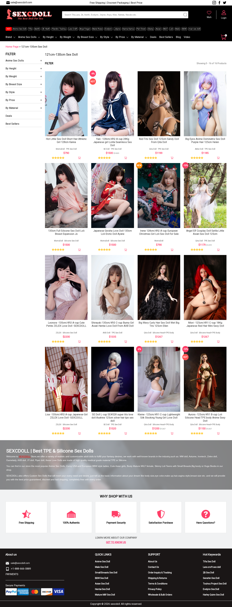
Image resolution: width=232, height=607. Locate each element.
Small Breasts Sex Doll (106, 572)
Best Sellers (166, 37)
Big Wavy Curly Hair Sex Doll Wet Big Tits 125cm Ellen (159, 324)
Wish (209, 17)
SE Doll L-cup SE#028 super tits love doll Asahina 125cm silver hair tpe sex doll (113, 417)
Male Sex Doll (101, 567)
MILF (165, 29)
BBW (184, 29)
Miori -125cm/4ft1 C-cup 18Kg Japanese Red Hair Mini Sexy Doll (205, 324)
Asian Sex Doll (102, 583)
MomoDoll (60, 149)
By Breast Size (85, 37)
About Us (152, 561)
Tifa (30, 29)
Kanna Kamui (128, 29)
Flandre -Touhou (59, 29)
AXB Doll (106, 333)
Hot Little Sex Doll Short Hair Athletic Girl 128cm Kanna (66, 140)
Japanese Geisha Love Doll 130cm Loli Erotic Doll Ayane (112, 232)
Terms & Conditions (157, 583)
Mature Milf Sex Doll (105, 594)
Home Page (12, 46)
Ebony (150, 29)
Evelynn (108, 29)
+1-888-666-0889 (21, 568)
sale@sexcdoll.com (21, 2)
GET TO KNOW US (116, 542)
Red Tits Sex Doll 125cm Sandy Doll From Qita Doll (159, 140)
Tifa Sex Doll (209, 561)
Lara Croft (72, 29)
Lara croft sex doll (212, 567)
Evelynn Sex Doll (211, 589)
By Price (120, 37)
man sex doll (194, 29)
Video (187, 37)
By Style (104, 37)
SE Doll (107, 149)
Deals (153, 37)
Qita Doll (153, 149)
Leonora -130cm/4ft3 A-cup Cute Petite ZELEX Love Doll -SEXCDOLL (66, 324)
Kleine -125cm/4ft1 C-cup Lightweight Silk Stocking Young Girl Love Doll (159, 416)
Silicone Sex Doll (71, 241)
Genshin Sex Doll (211, 578)
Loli (171, 29)
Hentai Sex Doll (102, 589)
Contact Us (153, 567)
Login (223, 18)
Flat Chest (141, 29)
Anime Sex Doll (19, 29)
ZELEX (58, 333)
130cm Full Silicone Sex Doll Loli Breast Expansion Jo (66, 232)
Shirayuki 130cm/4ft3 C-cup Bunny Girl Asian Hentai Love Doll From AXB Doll (112, 324)
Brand (9, 37)
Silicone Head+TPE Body (163, 333)
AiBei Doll (199, 149)
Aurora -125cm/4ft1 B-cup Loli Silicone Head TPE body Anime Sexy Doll (205, 417)
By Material (137, 37)
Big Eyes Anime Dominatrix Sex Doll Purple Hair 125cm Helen (205, 140)
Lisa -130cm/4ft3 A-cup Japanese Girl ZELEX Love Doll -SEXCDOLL (66, 416)
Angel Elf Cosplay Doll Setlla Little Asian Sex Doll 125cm (205, 232)
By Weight (65, 37)
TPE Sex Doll (71, 149)
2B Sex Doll (208, 572)
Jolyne (117, 29)
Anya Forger (85, 29)
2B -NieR (46, 29)
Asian (158, 29)
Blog (178, 37)
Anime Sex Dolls (27, 37)
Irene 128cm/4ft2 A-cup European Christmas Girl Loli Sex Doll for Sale (159, 232)
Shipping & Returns (157, 578)
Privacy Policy (155, 589)
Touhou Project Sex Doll (214, 583)
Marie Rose (97, 29)
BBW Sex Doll (101, 578)
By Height (48, 37)
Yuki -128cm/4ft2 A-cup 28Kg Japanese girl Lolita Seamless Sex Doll (112, 142)
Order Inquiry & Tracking (160, 572)
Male (177, 29)
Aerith (37, 29)
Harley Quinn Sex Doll (213, 594)
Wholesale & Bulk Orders (160, 594)
